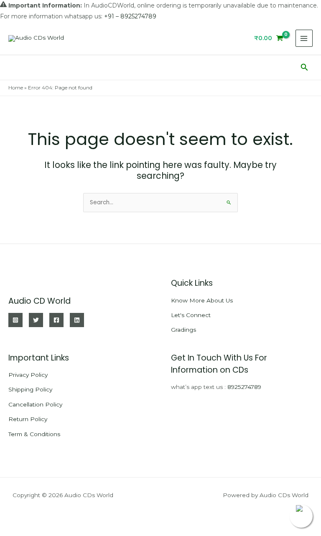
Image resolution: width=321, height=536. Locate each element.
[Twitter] (36, 320)
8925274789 (244, 387)
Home (15, 87)
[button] (304, 67)
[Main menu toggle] (304, 38)
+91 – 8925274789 (130, 16)
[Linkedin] (77, 320)
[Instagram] (15, 320)
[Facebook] (56, 320)
